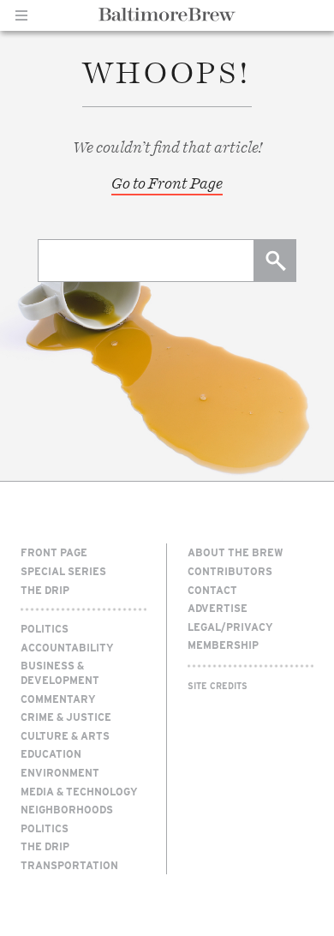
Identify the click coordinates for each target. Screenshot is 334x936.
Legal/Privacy (230, 626)
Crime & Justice (66, 716)
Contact (212, 590)
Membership (223, 644)
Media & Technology (79, 791)
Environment (60, 772)
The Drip (45, 590)
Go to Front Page (167, 183)
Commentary (58, 698)
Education (51, 753)
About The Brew (235, 552)
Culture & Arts (65, 735)
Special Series (63, 571)
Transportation (69, 865)
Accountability (67, 647)
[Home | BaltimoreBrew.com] (167, 14)
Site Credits (218, 686)
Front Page (54, 552)
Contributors (230, 571)
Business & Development (60, 672)
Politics (45, 628)
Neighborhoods (67, 809)
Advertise (218, 608)
